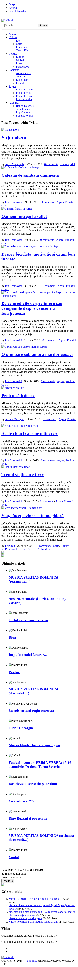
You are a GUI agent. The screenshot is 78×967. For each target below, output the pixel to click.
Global (20, 60)
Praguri (14, 672)
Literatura (21, 47)
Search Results (17, 11)
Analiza (20, 76)
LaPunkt (10, 545)
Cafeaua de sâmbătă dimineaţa (30, 175)
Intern (19, 63)
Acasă (12, 34)
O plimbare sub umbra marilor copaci (37, 354)
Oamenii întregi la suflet (24, 216)
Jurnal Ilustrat (23, 109)
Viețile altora (13, 137)
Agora (12, 86)
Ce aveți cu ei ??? (22, 801)
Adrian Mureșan (14, 419)
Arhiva (13, 7)
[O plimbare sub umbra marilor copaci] (24, 346)
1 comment (48, 202)
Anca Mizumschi (14, 164)
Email (4, 876)
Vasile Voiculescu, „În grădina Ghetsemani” (34, 921)
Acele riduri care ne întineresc (29, 433)
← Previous (8, 549)
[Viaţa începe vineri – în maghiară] (21, 507)
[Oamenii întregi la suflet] (16, 208)
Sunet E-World (24, 115)
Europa (20, 56)
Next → (45, 549)
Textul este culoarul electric (28, 620)
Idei (18, 40)
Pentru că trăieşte (18, 395)
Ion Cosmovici (13, 202)
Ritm (12, 637)
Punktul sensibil (25, 89)
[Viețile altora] (10, 129)
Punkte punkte (24, 99)
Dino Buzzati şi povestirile (28, 818)
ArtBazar (14, 102)
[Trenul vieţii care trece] (15, 466)
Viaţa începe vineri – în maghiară (32, 515)
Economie (22, 79)
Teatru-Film (22, 50)
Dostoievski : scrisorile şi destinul (33, 784)
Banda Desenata (25, 105)
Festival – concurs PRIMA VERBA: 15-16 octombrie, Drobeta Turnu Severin (40, 764)
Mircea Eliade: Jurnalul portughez (34, 745)
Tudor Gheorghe (21, 728)
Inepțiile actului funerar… (28, 655)
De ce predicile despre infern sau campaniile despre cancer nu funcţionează (31, 308)
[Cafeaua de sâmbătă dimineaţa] (20, 167)
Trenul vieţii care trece (22, 474)
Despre (13, 4)
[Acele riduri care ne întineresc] (19, 425)
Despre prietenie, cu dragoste (25, 918)
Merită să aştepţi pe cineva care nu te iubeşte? (35, 898)
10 (31, 549)
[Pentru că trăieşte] (12, 387)
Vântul (14, 857)
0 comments (51, 164)
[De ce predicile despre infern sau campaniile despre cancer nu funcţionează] (39, 295)
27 (39, 549)
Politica (13, 53)
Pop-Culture (23, 112)
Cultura (13, 37)
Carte (19, 43)
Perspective (22, 66)
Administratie (23, 73)
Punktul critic (23, 92)
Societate (14, 69)
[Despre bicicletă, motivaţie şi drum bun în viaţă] (29, 246)
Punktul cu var (24, 96)
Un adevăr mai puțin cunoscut (31, 710)
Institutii (20, 83)
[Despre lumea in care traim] (7, 20)
